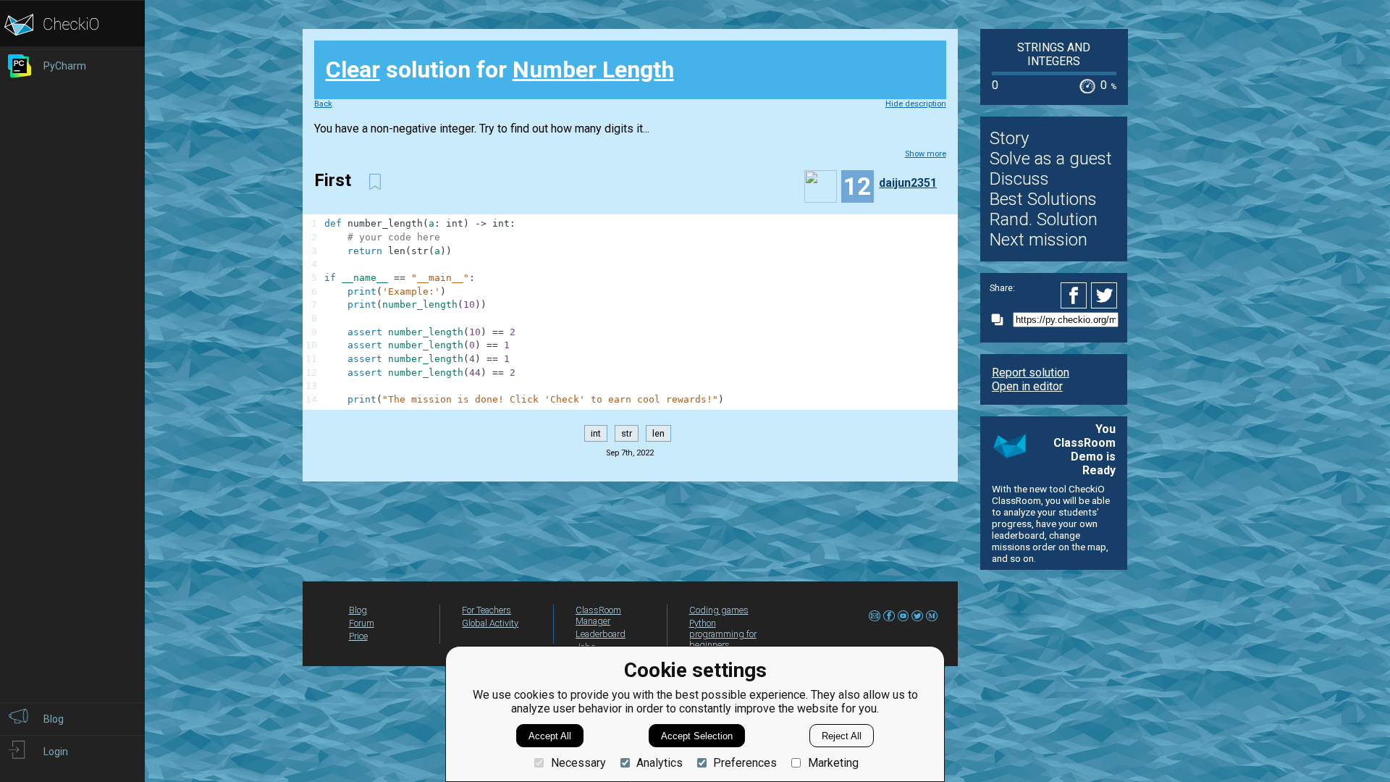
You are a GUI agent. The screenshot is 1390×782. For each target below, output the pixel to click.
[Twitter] (1105, 295)
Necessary (578, 763)
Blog (358, 610)
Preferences (745, 763)
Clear (353, 69)
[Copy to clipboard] (1001, 319)
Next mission (1038, 240)
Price (358, 636)
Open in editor (1027, 386)
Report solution (1030, 372)
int (596, 433)
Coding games (719, 610)
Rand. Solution (1044, 219)
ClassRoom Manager (598, 615)
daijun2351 (908, 183)
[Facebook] (1076, 295)
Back (323, 104)
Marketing (833, 763)
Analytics (659, 763)
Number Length (593, 69)
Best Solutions (1043, 199)
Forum (361, 623)
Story (1009, 138)
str (626, 433)
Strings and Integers (1053, 54)
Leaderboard (601, 633)
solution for (500, 69)
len (658, 433)
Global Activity (490, 623)
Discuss (1019, 179)
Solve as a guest (1051, 158)
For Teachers (486, 610)
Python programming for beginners (723, 634)
